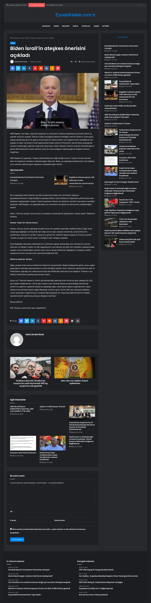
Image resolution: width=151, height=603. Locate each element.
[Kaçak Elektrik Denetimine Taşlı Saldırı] (111, 84)
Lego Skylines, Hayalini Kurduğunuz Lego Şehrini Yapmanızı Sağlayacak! (122, 211)
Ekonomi (65, 26)
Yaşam (96, 26)
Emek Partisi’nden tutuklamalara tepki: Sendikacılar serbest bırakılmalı (49, 456)
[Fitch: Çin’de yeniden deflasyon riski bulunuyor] (111, 222)
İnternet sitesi (59, 520)
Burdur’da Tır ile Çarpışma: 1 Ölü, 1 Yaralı (129, 201)
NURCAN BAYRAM (20, 62)
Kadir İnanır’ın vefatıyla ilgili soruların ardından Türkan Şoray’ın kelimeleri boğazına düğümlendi (81, 440)
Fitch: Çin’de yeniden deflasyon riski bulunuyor (128, 221)
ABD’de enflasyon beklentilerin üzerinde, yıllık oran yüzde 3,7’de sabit (22, 408)
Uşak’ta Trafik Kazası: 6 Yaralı (52, 406)
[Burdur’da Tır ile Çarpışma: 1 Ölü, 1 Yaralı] (111, 203)
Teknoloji (86, 26)
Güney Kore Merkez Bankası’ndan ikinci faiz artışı (129, 148)
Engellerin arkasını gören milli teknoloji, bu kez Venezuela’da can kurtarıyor (81, 180)
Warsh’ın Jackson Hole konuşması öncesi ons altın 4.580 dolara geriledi (122, 73)
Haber (56, 26)
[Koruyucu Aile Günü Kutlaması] (23, 443)
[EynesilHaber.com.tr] (75, 15)
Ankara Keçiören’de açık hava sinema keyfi (129, 240)
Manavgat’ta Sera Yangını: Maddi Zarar (122, 182)
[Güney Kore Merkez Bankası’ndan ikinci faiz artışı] (111, 149)
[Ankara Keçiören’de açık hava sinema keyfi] (111, 242)
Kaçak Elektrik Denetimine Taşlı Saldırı (129, 82)
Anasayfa (46, 26)
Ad (11, 511)
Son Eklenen (122, 37)
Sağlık (75, 26)
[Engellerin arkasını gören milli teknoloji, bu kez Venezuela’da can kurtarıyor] (60, 180)
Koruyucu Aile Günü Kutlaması (23, 453)
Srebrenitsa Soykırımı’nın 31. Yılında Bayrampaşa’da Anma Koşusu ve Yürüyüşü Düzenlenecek (82, 425)
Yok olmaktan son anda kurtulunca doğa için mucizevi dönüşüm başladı (72, 5)
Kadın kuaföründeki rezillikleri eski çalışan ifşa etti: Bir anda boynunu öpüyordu (123, 231)
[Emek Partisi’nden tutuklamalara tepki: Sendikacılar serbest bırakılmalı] (53, 443)
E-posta (13, 520)
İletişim (105, 26)
